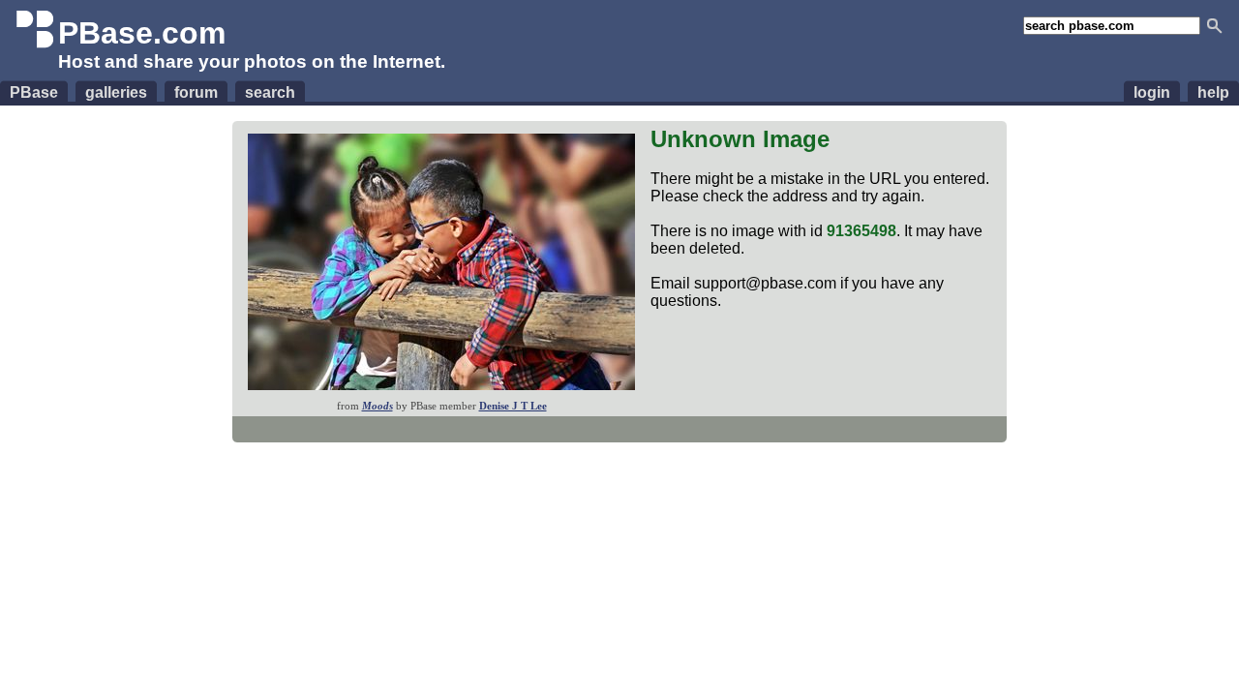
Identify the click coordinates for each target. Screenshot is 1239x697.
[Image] (441, 385)
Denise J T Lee (513, 405)
